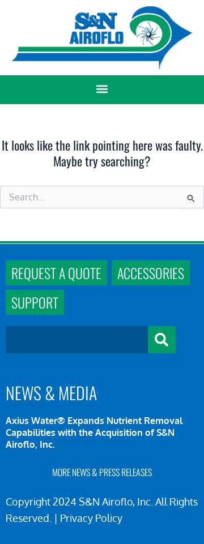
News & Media (51, 392)
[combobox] (77, 339)
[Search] (162, 339)
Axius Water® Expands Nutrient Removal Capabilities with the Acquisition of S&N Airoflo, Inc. (94, 432)
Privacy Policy (91, 518)
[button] (102, 89)
